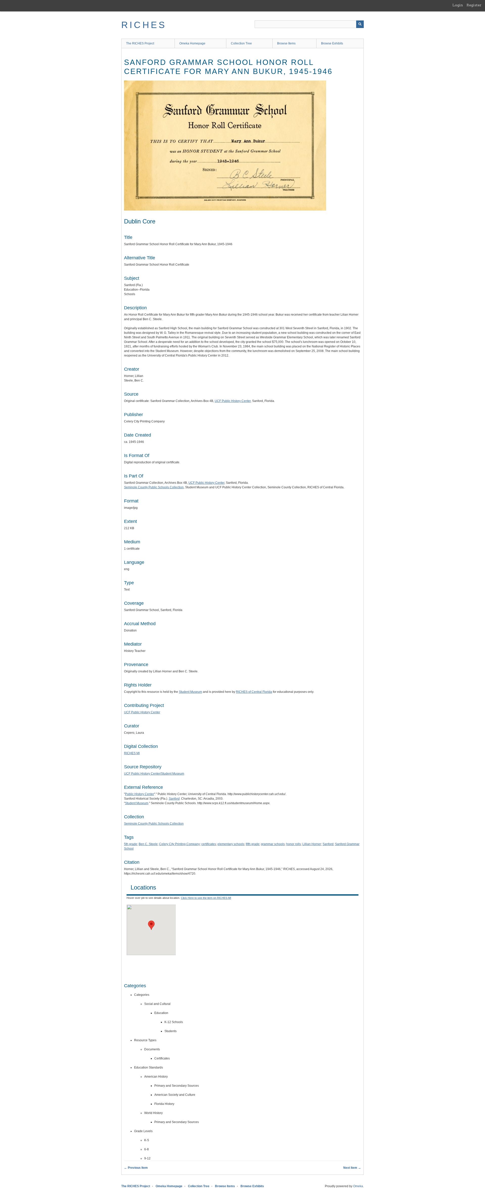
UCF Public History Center (233, 401)
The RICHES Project (140, 43)
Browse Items (286, 43)
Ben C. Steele (148, 844)
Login (457, 5)
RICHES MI (132, 753)
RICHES (143, 25)
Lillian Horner (311, 844)
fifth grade (252, 844)
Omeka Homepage (192, 43)
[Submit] (360, 24)
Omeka (358, 1186)
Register (474, 5)
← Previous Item (136, 1168)
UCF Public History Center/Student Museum (154, 773)
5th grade (130, 844)
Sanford (328, 844)
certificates (208, 844)
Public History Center (139, 794)
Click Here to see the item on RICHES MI (206, 897)
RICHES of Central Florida (254, 692)
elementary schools (230, 844)
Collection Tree (241, 43)
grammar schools (273, 844)
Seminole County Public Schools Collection (154, 487)
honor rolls (293, 844)
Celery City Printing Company (179, 844)
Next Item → (352, 1168)
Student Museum (190, 692)
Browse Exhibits (332, 43)
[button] (151, 925)
